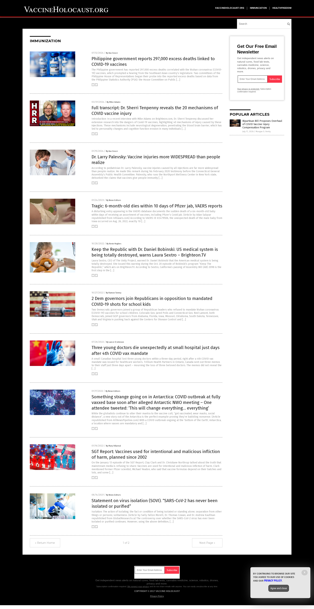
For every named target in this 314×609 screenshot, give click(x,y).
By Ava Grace (112, 53)
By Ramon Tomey (113, 293)
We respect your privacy (138, 586)
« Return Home (45, 542)
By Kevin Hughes (113, 244)
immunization (258, 8)
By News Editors (113, 200)
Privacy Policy (157, 596)
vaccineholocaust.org (229, 8)
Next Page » (207, 542)
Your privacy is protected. (248, 89)
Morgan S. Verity (263, 131)
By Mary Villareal (113, 446)
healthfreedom (281, 8)
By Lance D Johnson (115, 342)
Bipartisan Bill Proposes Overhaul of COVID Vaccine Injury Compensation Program (262, 124)
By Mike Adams (113, 102)
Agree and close (278, 588)
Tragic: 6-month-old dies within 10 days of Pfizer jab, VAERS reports (157, 206)
